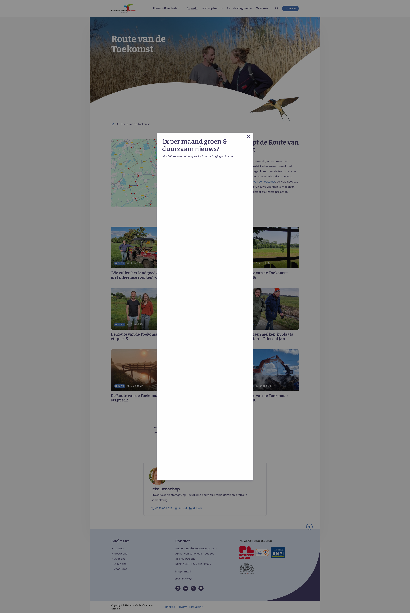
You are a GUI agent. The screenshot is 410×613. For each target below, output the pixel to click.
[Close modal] (248, 136)
